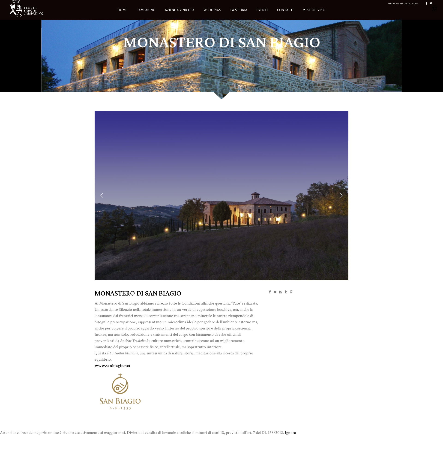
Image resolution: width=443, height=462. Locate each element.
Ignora (290, 432)
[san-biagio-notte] (221, 278)
